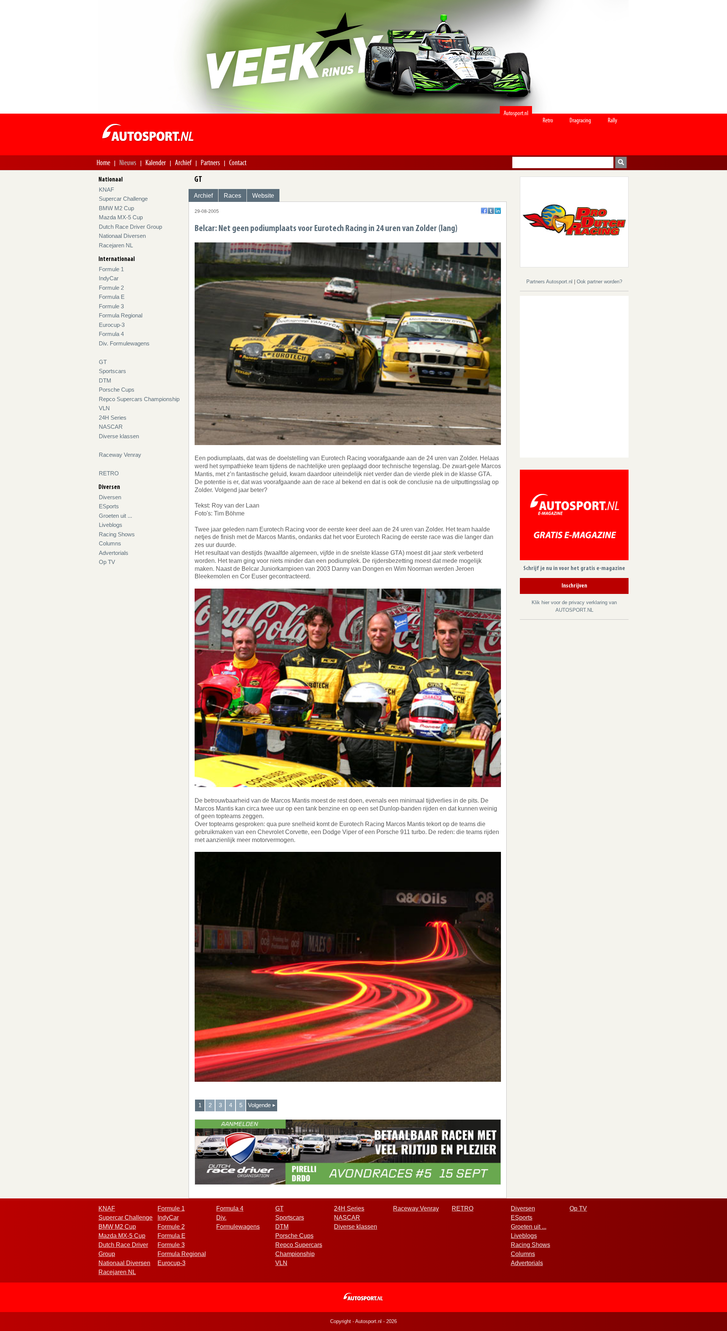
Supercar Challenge (123, 198)
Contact (237, 162)
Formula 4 (111, 334)
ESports (109, 506)
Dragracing (580, 120)
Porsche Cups (116, 389)
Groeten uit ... (115, 515)
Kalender (155, 162)
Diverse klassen (119, 436)
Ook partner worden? (599, 281)
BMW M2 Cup (116, 208)
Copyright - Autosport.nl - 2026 (363, 1321)
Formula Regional (120, 315)
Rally (612, 120)
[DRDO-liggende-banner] (348, 1151)
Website (263, 195)
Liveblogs (110, 525)
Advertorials (113, 553)
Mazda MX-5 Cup (121, 217)
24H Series (112, 417)
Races (232, 195)
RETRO (109, 473)
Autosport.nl (516, 113)
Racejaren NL (116, 245)
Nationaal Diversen (122, 236)
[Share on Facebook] (484, 211)
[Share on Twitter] (491, 211)
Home (103, 162)
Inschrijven (574, 586)
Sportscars (112, 371)
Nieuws (127, 162)
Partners (210, 162)
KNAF (106, 189)
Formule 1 (111, 269)
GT (103, 362)
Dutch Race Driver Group (130, 226)
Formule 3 (111, 306)
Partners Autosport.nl (550, 281)
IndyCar (109, 278)
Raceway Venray (120, 454)
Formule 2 (111, 287)
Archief (183, 162)
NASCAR (111, 426)
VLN (104, 408)
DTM (105, 380)
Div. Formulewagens (124, 343)
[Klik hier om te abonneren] (574, 516)
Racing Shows (117, 534)
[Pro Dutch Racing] (574, 221)
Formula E (112, 297)
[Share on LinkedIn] (498, 211)
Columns (110, 543)
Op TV (107, 562)
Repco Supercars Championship (139, 399)
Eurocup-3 (112, 325)
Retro (548, 120)
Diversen (110, 497)
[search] (621, 162)
